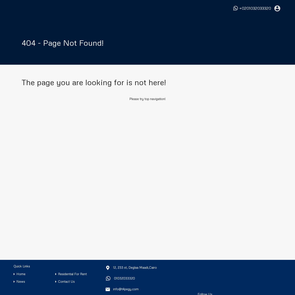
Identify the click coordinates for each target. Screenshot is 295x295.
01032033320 (124, 278)
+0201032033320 (255, 8)
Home (20, 274)
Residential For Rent (72, 274)
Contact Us (66, 281)
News (20, 281)
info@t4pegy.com (126, 289)
